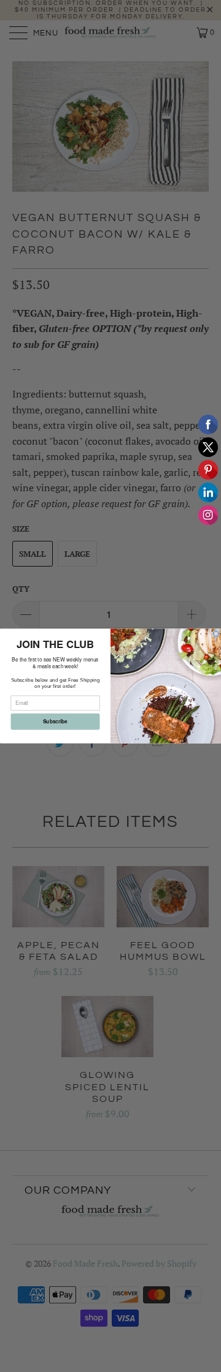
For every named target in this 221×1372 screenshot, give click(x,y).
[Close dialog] (216, 633)
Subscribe (55, 721)
